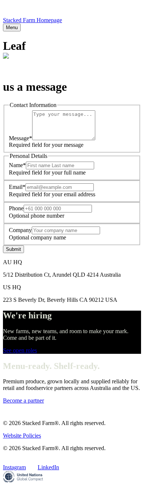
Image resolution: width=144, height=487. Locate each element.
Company (20, 230)
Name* (17, 165)
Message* (20, 138)
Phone (16, 208)
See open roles (20, 350)
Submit (13, 249)
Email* (17, 187)
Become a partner (23, 400)
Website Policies (22, 435)
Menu (12, 27)
